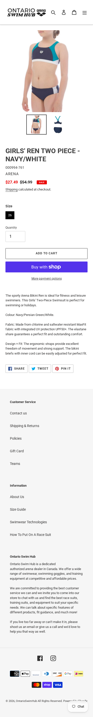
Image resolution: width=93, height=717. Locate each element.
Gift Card (17, 451)
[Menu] (84, 12)
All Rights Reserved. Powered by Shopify (62, 701)
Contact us (18, 413)
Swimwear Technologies (28, 522)
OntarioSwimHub (26, 701)
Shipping (11, 189)
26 (10, 214)
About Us (17, 497)
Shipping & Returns (24, 426)
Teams (15, 464)
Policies (16, 438)
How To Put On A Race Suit (30, 535)
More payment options (46, 278)
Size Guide (18, 509)
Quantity (11, 227)
